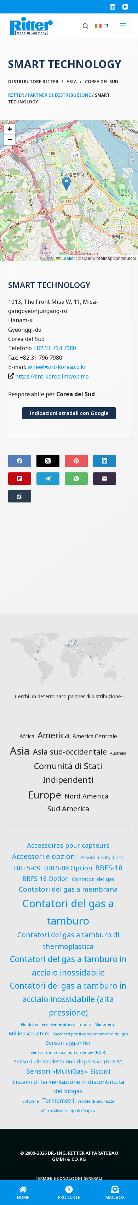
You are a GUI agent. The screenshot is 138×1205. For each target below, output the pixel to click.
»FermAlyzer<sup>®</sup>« (68, 1110)
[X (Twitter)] (47, 461)
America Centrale (95, 736)
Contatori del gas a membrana (68, 889)
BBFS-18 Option (45, 879)
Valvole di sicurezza (95, 1101)
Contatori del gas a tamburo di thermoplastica (68, 940)
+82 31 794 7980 (54, 348)
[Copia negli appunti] (19, 496)
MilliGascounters (29, 1033)
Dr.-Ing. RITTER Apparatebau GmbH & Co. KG (83, 1156)
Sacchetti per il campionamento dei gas (90, 1033)
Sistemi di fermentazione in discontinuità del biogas (68, 1086)
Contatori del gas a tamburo (68, 911)
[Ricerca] (85, 26)
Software (30, 1101)
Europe (44, 794)
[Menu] (123, 26)
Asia (72, 82)
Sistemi (100, 1071)
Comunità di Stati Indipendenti (68, 772)
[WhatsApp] (76, 478)
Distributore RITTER (33, 82)
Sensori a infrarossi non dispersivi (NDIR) (68, 1052)
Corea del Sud (101, 82)
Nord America (86, 795)
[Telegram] (47, 478)
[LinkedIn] (112, 7)
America (53, 735)
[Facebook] (19, 461)
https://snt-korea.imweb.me (52, 376)
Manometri (105, 1024)
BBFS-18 (108, 868)
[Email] (104, 478)
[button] (102, 25)
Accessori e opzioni (44, 856)
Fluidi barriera (34, 1024)
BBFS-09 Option (68, 867)
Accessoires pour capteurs (68, 845)
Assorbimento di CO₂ (102, 857)
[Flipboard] (19, 478)
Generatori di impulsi (71, 1024)
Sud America (68, 808)
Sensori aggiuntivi (68, 1042)
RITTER (16, 95)
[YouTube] (125, 7)
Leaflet (68, 258)
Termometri (58, 1100)
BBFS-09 (27, 868)
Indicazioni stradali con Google (69, 413)
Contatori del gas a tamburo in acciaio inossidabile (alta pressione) (68, 999)
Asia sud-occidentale (70, 751)
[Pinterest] (76, 461)
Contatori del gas (93, 878)
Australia (118, 753)
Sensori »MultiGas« (56, 1071)
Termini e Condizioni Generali (69, 1178)
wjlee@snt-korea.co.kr (57, 367)
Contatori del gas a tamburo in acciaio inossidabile (68, 965)
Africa (26, 736)
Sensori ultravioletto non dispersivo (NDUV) (68, 1061)
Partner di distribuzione (59, 95)
